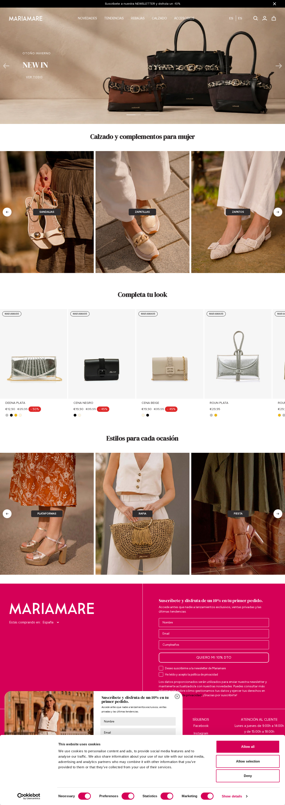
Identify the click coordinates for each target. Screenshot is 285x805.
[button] (238, 18)
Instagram (201, 733)
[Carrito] (273, 18)
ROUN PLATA (219, 403)
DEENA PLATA (15, 403)
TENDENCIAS (114, 18)
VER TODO (142, 81)
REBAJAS (138, 18)
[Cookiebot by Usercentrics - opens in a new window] (28, 796)
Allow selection (248, 761)
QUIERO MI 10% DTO (213, 657)
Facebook (200, 726)
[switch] (128, 796)
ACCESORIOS (184, 18)
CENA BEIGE (150, 403)
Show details (232, 796)
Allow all (247, 746)
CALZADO (159, 18)
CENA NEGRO (83, 403)
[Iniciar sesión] (264, 18)
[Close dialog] (177, 696)
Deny (248, 776)
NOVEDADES (87, 18)
